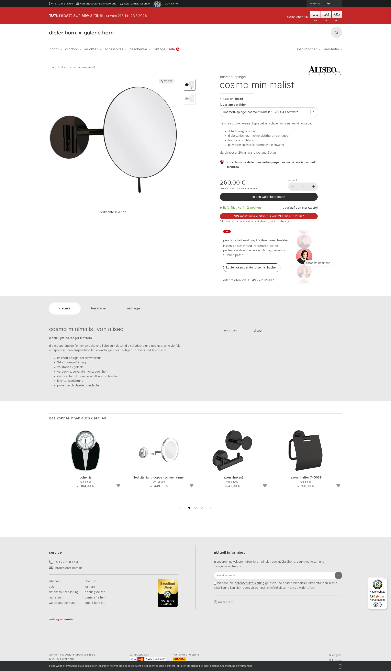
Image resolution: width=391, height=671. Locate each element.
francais (337, 660)
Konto (316, 3)
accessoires (114, 49)
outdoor (71, 49)
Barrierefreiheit (95, 597)
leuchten (91, 49)
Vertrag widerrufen (62, 619)
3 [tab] (202, 508)
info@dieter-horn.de (69, 568)
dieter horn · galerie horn (81, 33)
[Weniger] (292, 187)
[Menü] (384, 579)
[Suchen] (336, 32)
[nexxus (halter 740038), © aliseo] (305, 470)
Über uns (91, 581)
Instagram (225, 602)
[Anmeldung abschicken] (338, 575)
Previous (180, 508)
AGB (51, 586)
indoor (54, 49)
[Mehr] (314, 187)
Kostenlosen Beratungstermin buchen (251, 267)
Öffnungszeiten (95, 592)
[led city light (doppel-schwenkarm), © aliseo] (158, 470)
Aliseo (64, 67)
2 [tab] (195, 508)
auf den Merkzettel (304, 207)
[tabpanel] (85, 463)
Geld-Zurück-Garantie (137, 3)
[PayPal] (149, 659)
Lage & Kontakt (95, 602)
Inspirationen (307, 49)
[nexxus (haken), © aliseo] (232, 470)
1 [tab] (189, 508)
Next (210, 508)
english (336, 655)
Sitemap (54, 581)
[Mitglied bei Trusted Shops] (168, 594)
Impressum (56, 597)
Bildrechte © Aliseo (113, 212)
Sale (172, 49)
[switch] (377, 604)
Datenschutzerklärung (64, 592)
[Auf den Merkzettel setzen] (118, 486)
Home (52, 67)
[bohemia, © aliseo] (85, 470)
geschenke (138, 49)
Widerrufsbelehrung (62, 602)
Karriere (90, 586)
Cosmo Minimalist (84, 67)
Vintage (159, 49)
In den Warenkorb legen (269, 196)
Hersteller (331, 49)
